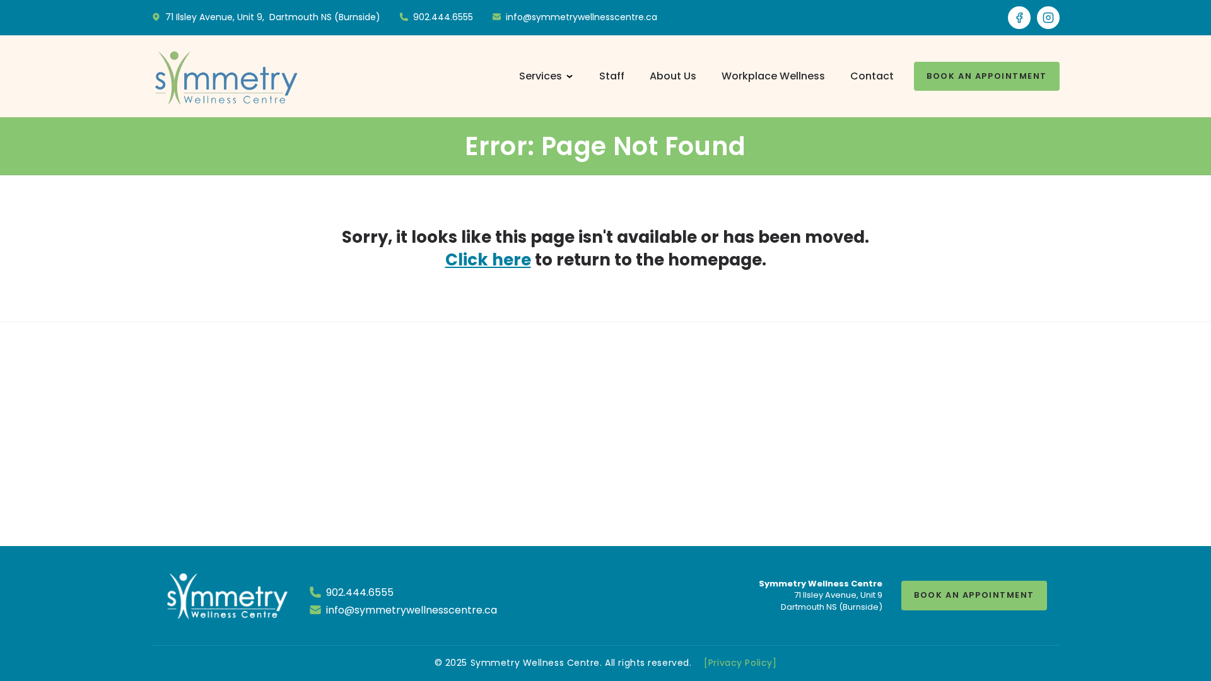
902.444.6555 (360, 592)
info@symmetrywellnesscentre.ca (411, 610)
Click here (488, 259)
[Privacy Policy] (740, 662)
